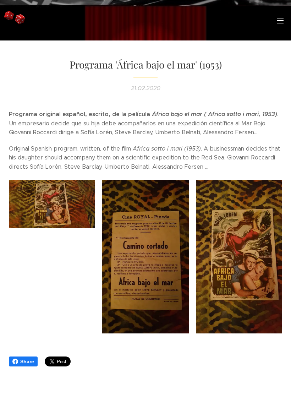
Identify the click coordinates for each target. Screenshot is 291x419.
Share (27, 361)
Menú (280, 20)
